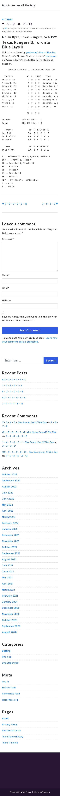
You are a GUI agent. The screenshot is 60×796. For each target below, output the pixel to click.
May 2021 (7, 577)
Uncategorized (10, 663)
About (5, 718)
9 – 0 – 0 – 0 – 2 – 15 (15, 204)
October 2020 (9, 620)
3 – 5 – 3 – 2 (49, 204)
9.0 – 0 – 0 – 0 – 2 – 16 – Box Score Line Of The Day (30, 452)
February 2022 (10, 523)
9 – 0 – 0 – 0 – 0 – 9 (16, 436)
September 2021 (11, 553)
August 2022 (9, 486)
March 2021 (8, 589)
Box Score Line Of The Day (18, 5)
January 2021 (9, 602)
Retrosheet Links (11, 730)
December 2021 (10, 535)
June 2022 (8, 498)
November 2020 (11, 614)
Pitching (7, 19)
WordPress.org (10, 700)
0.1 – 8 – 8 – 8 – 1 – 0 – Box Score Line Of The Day (29, 432)
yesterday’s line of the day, (41, 52)
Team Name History (12, 736)
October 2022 (9, 474)
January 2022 (10, 529)
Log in (5, 681)
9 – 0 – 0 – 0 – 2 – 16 (17, 24)
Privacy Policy (10, 724)
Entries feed (9, 687)
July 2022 (7, 492)
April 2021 (7, 583)
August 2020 (9, 632)
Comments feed (11, 693)
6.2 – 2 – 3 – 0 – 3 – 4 (13, 379)
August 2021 (9, 559)
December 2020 (11, 608)
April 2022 (8, 511)
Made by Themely (42, 792)
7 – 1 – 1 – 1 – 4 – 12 (12, 403)
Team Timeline (10, 742)
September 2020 (11, 626)
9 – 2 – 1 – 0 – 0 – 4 (12, 391)
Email (5, 288)
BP (6, 28)
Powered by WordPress (20, 792)
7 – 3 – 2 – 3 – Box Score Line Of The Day (24, 422)
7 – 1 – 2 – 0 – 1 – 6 (12, 385)
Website (6, 300)
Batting (6, 651)
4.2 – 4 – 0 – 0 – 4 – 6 (14, 397)
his (48, 56)
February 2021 (10, 595)
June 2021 (8, 571)
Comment (8, 239)
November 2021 (10, 541)
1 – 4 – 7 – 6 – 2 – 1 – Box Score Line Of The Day (28, 442)
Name (5, 275)
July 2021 (7, 565)
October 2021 (9, 547)
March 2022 (8, 517)
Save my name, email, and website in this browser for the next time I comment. (29, 318)
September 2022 (11, 480)
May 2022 (7, 504)
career (53, 56)
